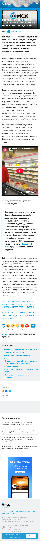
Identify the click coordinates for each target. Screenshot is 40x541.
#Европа (32, 334)
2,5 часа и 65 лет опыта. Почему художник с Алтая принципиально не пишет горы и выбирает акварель (20, 363)
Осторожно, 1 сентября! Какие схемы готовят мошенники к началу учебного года (17, 423)
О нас (3, 511)
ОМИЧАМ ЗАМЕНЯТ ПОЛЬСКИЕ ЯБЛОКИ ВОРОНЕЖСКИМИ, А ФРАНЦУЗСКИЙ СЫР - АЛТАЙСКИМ (18, 316)
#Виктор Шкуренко (21, 334)
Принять (31, 536)
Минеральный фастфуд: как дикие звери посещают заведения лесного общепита (19, 447)
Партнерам (10, 511)
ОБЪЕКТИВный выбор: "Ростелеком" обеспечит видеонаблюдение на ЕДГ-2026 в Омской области (19, 438)
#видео (11, 334)
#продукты (5, 337)
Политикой (17, 537)
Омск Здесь (7, 4)
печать (5, 16)
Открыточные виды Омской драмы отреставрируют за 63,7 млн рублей (19, 431)
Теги (5, 334)
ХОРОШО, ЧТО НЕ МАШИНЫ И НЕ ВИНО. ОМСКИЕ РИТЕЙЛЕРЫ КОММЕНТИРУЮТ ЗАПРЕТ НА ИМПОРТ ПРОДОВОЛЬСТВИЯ (18, 304)
